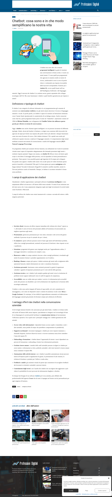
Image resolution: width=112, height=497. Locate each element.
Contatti (67, 10)
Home (14, 10)
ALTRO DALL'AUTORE (32, 406)
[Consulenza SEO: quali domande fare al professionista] (21, 435)
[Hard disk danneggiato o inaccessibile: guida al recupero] (41, 416)
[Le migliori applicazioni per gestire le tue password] (77, 36)
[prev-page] (13, 448)
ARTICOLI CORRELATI (18, 406)
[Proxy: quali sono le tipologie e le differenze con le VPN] (47, 485)
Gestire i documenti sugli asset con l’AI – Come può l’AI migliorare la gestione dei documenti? (60, 425)
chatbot (18, 386)
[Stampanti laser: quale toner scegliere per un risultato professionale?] (60, 435)
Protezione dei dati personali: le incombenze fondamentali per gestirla (59, 469)
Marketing (33, 10)
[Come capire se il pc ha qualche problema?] (41, 435)
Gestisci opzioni (102, 490)
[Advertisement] (42, 4)
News (60, 10)
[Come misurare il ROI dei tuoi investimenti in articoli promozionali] (77, 27)
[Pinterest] (21, 396)
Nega (86, 490)
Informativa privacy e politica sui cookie (89, 494)
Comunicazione (23, 10)
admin (15, 28)
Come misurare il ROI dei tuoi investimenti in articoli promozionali (90, 25)
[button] (109, 478)
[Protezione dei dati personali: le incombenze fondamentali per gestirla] (47, 470)
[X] (17, 396)
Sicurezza (42, 10)
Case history (52, 10)
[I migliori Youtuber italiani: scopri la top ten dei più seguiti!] (47, 478)
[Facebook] (13, 396)
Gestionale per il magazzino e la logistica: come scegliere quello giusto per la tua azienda (20, 425)
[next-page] (16, 448)
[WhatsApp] (25, 396)
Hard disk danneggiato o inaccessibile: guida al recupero (90, 64)
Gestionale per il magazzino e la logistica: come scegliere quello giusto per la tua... (91, 45)
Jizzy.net (20, 495)
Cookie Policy (78, 494)
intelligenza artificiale (26, 386)
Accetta (71, 490)
